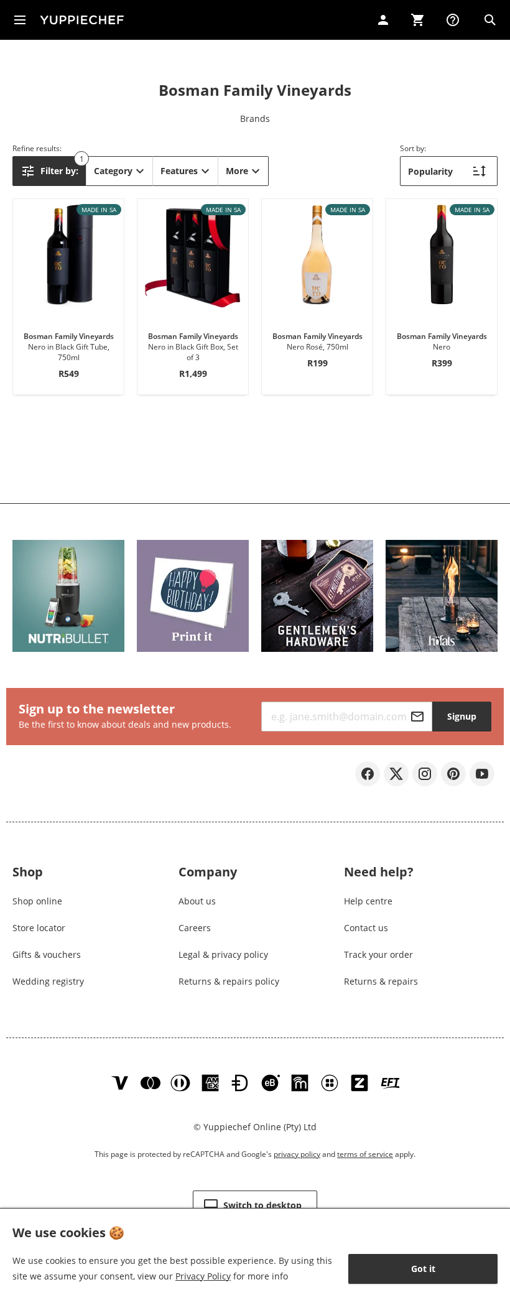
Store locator (38, 928)
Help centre (368, 901)
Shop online (37, 901)
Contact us (366, 928)
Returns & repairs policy (228, 981)
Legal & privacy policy (223, 954)
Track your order (378, 954)
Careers (194, 928)
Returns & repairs (381, 981)
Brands (255, 118)
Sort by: (413, 148)
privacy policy (297, 1154)
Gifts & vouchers (46, 954)
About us (197, 901)
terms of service (365, 1154)
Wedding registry (48, 981)
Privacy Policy (203, 1276)
